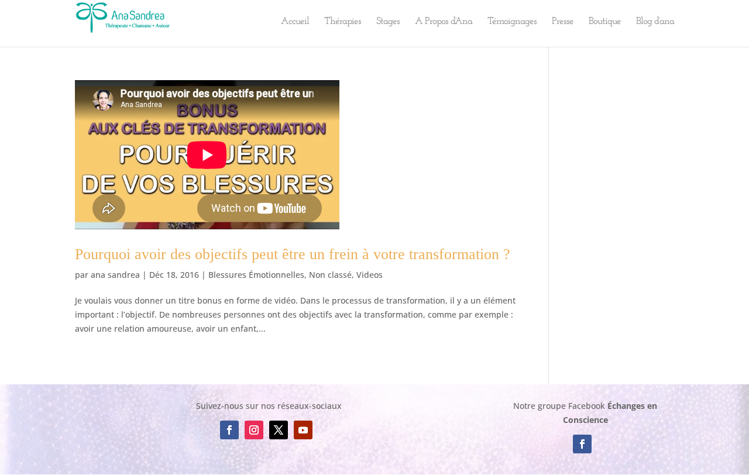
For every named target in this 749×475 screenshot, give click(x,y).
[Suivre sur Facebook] (229, 430)
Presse (562, 22)
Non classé (330, 274)
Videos (369, 274)
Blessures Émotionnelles (256, 274)
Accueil (295, 22)
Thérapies (342, 22)
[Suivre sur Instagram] (254, 430)
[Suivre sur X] (278, 430)
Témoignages (512, 22)
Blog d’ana (655, 22)
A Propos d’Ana (443, 22)
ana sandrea (115, 274)
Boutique (605, 22)
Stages (388, 22)
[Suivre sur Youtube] (303, 430)
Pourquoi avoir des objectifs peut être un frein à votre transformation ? (292, 254)
